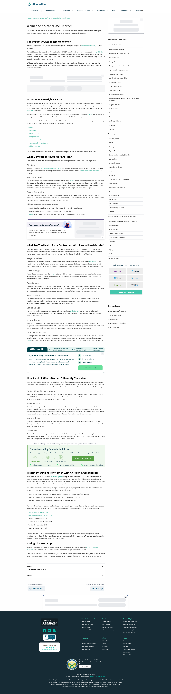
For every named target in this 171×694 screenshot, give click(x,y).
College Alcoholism (87, 641)
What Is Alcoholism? (88, 619)
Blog (103, 638)
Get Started (89, 368)
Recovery (105, 646)
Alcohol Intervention (129, 624)
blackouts (30, 110)
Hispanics (96, 171)
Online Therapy (113, 57)
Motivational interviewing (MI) (38, 512)
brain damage (74, 311)
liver (53, 274)
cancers (89, 114)
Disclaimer (126, 646)
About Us (126, 638)
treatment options (57, 477)
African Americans (86, 171)
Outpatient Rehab (107, 627)
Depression (32, 130)
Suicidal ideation (34, 146)
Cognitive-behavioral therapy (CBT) (40, 515)
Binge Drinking (113, 117)
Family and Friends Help (130, 622)
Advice (104, 644)
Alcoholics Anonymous (130, 627)
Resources (85, 638)
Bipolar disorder (33, 133)
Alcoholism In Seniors (88, 646)
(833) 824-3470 (49, 647)
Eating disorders (33, 137)
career (29, 340)
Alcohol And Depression (89, 644)
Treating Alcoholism (114, 126)
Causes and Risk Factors (89, 630)
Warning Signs (86, 622)
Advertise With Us (128, 655)
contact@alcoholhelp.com (49, 649)
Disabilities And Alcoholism (95, 584)
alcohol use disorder (88, 46)
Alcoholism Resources (39, 18)
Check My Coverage (126, 90)
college (71, 181)
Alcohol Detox (106, 622)
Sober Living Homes (129, 633)
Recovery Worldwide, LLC (97, 676)
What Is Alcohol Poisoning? (117, 121)
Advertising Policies (129, 649)
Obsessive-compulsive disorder (38, 140)
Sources (29, 575)
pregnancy (92, 262)
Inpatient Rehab (107, 624)
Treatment (106, 619)
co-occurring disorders (78, 121)
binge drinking (98, 52)
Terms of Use (127, 641)
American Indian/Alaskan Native (51, 168)
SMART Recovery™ (128, 630)
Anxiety (30, 127)
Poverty (31, 214)
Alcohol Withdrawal (114, 113)
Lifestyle (104, 641)
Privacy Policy (127, 644)
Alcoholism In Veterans (35, 584)
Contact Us (126, 652)
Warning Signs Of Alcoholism (117, 109)
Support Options (129, 619)
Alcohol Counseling (108, 630)
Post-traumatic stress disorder (38, 143)
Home (29, 18)
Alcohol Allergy (86, 649)
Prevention (105, 649)
